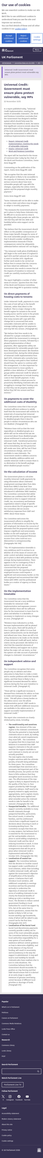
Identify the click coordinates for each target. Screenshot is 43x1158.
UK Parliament (12, 57)
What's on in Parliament (10, 1007)
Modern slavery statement (11, 1119)
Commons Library (8, 1045)
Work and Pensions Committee (21, 151)
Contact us (6, 1035)
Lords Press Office (8, 1029)
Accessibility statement (10, 1113)
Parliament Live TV (12, 1084)
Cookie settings (37, 38)
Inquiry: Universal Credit (18, 149)
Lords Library (6, 1051)
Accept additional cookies (9, 38)
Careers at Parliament (10, 1018)
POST (3, 1056)
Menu (37, 50)
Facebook (18, 1100)
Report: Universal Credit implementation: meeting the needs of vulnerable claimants (23, 143)
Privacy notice (7, 1130)
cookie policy (21, 28)
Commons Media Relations (11, 1024)
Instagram (10, 1100)
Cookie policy (7, 1135)
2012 (39, 63)
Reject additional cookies (23, 38)
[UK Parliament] (8, 50)
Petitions (5, 1013)
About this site (7, 1124)
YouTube (27, 1100)
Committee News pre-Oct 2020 (24, 63)
